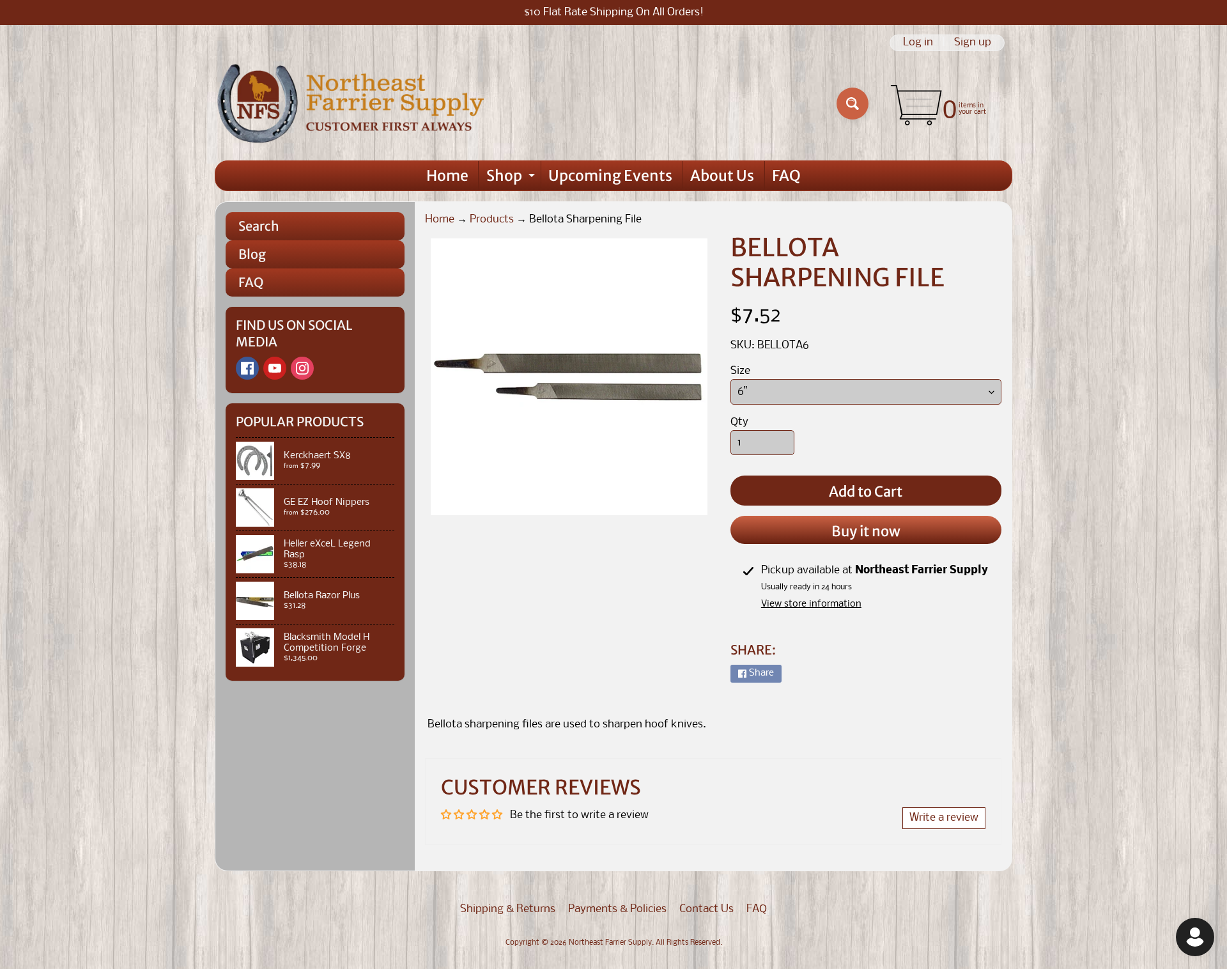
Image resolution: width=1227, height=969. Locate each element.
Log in (918, 43)
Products (492, 219)
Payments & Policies (617, 909)
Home (447, 175)
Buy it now (865, 531)
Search (258, 226)
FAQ (786, 175)
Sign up (972, 43)
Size (740, 371)
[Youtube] (274, 368)
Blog (252, 254)
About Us (722, 175)
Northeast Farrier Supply (610, 943)
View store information (811, 604)
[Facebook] (247, 368)
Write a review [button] (943, 818)
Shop (512, 178)
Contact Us (706, 909)
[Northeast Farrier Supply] (354, 103)
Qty (739, 422)
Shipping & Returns (507, 909)
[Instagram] (302, 368)
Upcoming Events (610, 175)
